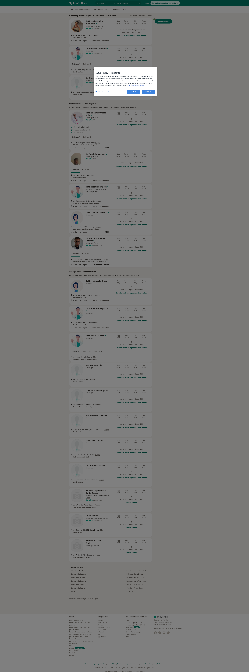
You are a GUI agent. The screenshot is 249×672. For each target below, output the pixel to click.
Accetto (148, 91)
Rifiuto (133, 91)
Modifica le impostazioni (104, 92)
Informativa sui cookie (136, 85)
